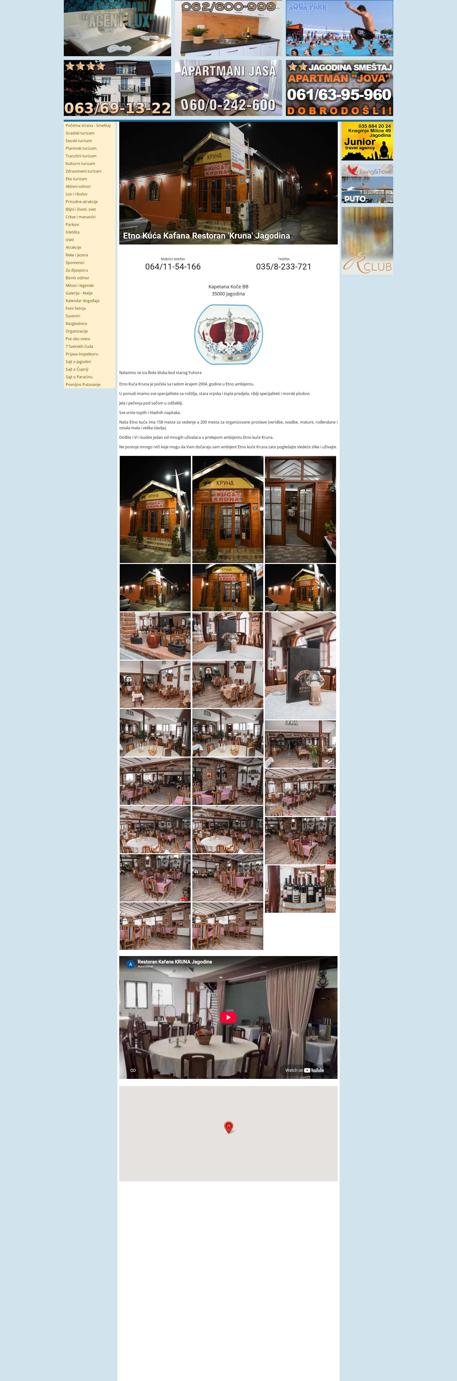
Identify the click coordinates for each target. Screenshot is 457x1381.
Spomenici (75, 262)
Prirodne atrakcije (82, 201)
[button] (229, 1127)
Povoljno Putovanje (83, 384)
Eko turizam (76, 178)
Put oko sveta (78, 338)
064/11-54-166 (173, 267)
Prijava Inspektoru (82, 354)
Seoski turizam (79, 140)
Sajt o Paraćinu (79, 376)
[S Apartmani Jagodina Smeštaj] (228, 28)
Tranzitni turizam (81, 156)
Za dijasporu (77, 270)
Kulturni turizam (80, 163)
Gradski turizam (80, 133)
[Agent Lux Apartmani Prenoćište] (117, 28)
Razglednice (76, 323)
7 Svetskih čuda (79, 346)
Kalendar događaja (82, 300)
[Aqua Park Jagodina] (339, 28)
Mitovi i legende (80, 285)
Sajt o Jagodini (78, 361)
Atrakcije (73, 247)
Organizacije (77, 331)
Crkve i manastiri (81, 216)
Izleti (70, 239)
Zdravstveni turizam (84, 171)
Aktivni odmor (78, 186)
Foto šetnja (76, 308)
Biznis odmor (77, 277)
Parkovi (72, 224)
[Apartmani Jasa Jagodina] (228, 88)
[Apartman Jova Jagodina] (339, 88)
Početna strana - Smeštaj (88, 125)
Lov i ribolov (76, 194)
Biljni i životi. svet (81, 209)
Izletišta (72, 232)
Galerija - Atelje (79, 293)
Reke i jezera (77, 255)
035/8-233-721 (284, 267)
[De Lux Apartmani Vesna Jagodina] (117, 88)
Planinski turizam (81, 148)
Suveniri (73, 316)
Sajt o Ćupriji (77, 369)
